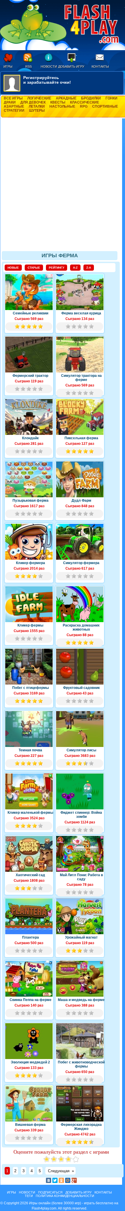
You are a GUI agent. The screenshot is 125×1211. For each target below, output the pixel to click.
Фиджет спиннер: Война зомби (81, 815)
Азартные (14, 106)
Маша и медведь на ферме (81, 1000)
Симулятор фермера (81, 563)
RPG (84, 106)
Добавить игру (71, 66)
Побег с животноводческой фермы (81, 1064)
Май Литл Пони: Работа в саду (81, 877)
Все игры (13, 98)
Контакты (100, 66)
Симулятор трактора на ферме (81, 378)
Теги (29, 1196)
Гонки (111, 98)
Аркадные (66, 98)
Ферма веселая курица (81, 313)
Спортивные (105, 106)
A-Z (75, 267)
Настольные (62, 106)
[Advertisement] (62, 187)
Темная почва (30, 750)
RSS (28, 66)
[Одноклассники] (61, 1180)
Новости (49, 66)
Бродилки (91, 98)
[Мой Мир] (67, 1180)
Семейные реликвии (30, 313)
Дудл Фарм (81, 500)
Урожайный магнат (81, 937)
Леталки (37, 106)
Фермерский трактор (30, 376)
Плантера (30, 937)
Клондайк (30, 438)
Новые (13, 267)
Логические (39, 98)
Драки (10, 102)
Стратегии (14, 110)
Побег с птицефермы (30, 688)
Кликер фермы (30, 625)
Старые (34, 267)
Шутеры (37, 110)
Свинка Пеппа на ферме (30, 1000)
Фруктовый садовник (81, 688)
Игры (7, 66)
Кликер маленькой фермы (30, 813)
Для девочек (33, 102)
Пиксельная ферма (81, 438)
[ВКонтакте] (48, 1180)
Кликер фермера (30, 563)
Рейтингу (56, 267)
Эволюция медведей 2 (30, 1062)
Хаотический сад (30, 875)
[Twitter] (55, 1180)
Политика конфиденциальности (65, 1196)
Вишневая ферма (30, 1125)
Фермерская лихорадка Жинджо (81, 1127)
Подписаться (50, 1192)
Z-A (88, 267)
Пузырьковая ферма (30, 500)
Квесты (57, 102)
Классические (84, 102)
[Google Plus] (74, 1180)
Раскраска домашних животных (81, 627)
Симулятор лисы (81, 750)
